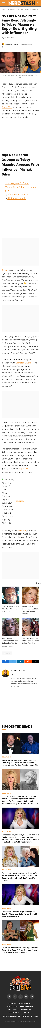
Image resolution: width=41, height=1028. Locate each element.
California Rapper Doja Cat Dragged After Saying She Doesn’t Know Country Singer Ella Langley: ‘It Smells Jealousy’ (20, 950)
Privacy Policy (26, 1006)
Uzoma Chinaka (12, 44)
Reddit (5, 270)
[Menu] (3, 3)
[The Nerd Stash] (21, 3)
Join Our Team (24, 1003)
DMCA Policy (13, 1010)
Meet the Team (12, 1006)
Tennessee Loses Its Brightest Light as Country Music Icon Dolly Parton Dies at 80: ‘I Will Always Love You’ (20, 913)
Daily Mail (21, 530)
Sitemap (26, 1013)
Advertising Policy (30, 1016)
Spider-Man (7, 107)
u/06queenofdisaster (18, 194)
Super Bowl (24, 469)
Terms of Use (15, 1013)
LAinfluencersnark (16, 198)
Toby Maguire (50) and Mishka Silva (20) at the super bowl (20, 187)
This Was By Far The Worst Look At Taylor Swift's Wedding (30, 640)
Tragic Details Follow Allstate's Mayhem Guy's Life (10, 608)
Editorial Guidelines (11, 1016)
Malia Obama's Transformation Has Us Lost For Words (10, 640)
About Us (12, 1003)
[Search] (38, 3)
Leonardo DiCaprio (24, 363)
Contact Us (26, 1010)
